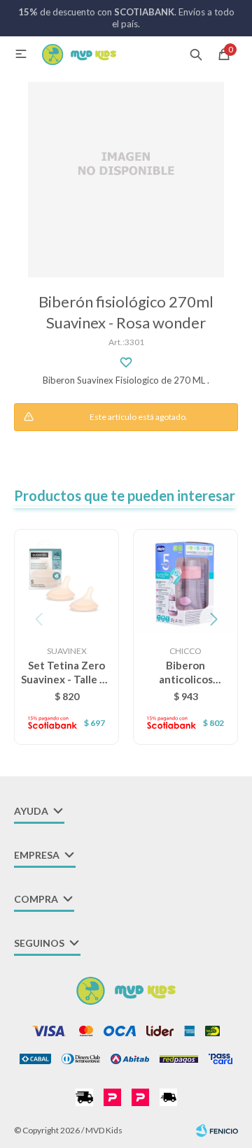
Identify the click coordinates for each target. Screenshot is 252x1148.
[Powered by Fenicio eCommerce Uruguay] (217, 1130)
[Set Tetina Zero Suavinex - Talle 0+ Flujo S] (66, 581)
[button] (196, 53)
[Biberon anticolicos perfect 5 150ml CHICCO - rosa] (185, 581)
